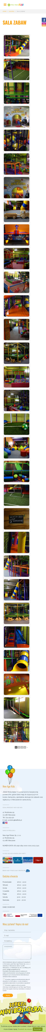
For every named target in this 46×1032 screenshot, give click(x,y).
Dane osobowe (9, 907)
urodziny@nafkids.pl (15, 820)
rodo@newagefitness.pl (13, 969)
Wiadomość (8, 946)
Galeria (11, 11)
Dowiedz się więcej (25, 1029)
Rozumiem (37, 1029)
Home (4, 11)
